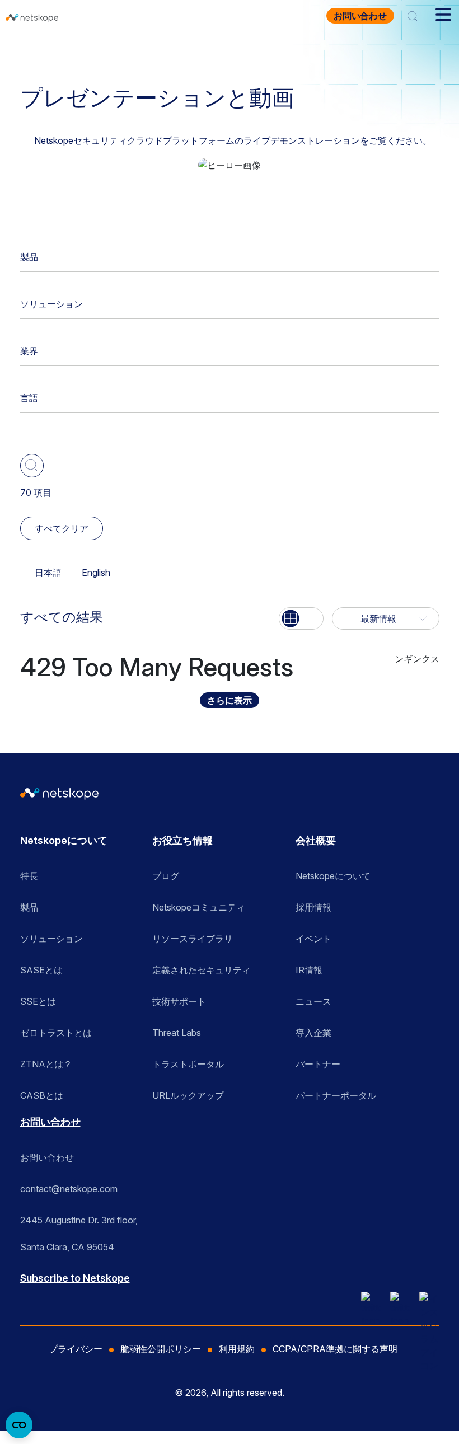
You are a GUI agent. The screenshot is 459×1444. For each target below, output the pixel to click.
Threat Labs (176, 1032)
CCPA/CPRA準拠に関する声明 (335, 1348)
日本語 (48, 572)
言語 (29, 398)
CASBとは (41, 1095)
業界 (29, 351)
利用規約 (237, 1348)
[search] (413, 15)
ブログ (165, 876)
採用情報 (313, 907)
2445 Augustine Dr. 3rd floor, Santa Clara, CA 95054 (79, 1224)
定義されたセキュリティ (201, 970)
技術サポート (179, 1001)
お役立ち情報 (121, 52)
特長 (29, 876)
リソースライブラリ (192, 938)
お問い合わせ (360, 15)
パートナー (318, 1064)
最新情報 (378, 618)
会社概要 (316, 840)
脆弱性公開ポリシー (160, 1348)
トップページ (52, 52)
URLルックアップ (188, 1095)
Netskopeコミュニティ (198, 907)
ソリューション (51, 304)
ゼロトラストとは (56, 1032)
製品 (29, 256)
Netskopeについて (63, 840)
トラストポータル (188, 1064)
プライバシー (75, 1348)
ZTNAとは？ (46, 1064)
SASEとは (41, 970)
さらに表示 (229, 700)
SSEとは (38, 1001)
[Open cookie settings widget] (19, 1425)
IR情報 (309, 970)
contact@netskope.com (69, 1188)
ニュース (313, 1001)
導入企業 (313, 1032)
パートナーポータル (336, 1095)
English (96, 572)
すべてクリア (61, 528)
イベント (313, 938)
